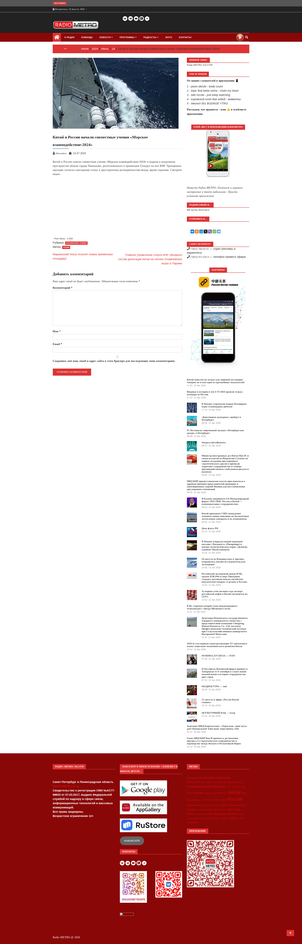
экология (241, 818)
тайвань (215, 818)
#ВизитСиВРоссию (196, 782)
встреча (199, 810)
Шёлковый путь (237, 805)
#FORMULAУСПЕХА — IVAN (218, 655)
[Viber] (210, 231)
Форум (205, 805)
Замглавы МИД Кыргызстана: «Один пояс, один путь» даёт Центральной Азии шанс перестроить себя (217, 727)
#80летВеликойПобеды (216, 777)
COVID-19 (235, 787)
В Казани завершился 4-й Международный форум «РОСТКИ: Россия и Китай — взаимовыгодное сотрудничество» (225, 501)
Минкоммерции (194, 800)
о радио (69, 37)
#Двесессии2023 (214, 782)
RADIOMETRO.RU (65, 786)
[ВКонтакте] (192, 231)
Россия (235, 799)
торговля (224, 818)
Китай (234, 792)
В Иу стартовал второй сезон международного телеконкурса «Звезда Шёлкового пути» (212, 607)
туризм (233, 818)
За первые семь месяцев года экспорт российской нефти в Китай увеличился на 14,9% (225, 594)
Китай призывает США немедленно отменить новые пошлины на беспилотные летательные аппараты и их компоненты (225, 516)
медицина (200, 814)
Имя (57, 331)
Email (57, 344)
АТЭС (190, 793)
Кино (225, 793)
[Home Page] (56, 38)
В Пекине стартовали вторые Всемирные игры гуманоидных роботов (224, 405)
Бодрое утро (211, 793)
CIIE (228, 787)
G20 (243, 787)
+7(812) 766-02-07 (199, 249)
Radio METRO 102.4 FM (200, 65)
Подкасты (149, 37)
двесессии (234, 809)
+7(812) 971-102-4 (199, 257)
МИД (243, 793)
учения (66, 247)
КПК (220, 793)
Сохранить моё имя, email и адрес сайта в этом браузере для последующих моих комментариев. (114, 360)
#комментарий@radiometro (206, 786)
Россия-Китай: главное (76, 243)
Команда (87, 37)
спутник (206, 818)
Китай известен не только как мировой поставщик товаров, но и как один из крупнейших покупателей (215, 381)
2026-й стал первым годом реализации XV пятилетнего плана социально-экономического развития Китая (217, 644)
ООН (203, 800)
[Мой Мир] (201, 231)
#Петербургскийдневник (233, 782)
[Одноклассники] (197, 231)
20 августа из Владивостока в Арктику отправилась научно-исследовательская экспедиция (223, 562)
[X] (205, 231)
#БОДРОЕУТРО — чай (214, 686)
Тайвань (197, 805)
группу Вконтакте (200, 209)
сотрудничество (194, 818)
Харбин (213, 805)
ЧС (218, 805)
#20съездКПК (194, 778)
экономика (192, 822)
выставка (208, 809)
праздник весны (225, 813)
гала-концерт (220, 809)
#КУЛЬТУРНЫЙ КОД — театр (218, 713)
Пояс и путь (220, 799)
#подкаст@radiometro (214, 442)
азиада (191, 809)
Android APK (132, 840)
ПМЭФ (209, 800)
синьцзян (240, 814)
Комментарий (62, 287)
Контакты (185, 37)
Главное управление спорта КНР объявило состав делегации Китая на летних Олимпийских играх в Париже (150, 259)
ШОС (224, 805)
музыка (208, 814)
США (190, 805)
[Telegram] (219, 231)
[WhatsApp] (214, 231)
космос (191, 814)
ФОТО (168, 37)
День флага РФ (210, 528)
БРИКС (199, 793)
